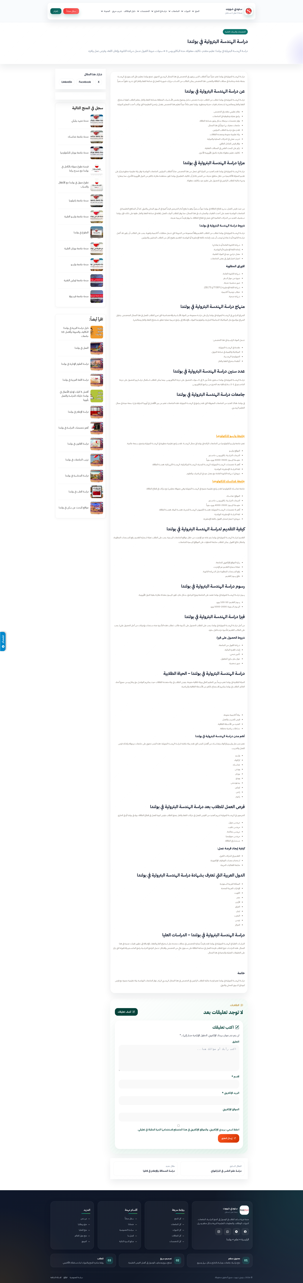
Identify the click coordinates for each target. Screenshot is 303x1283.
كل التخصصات (175, 1241)
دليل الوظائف (129, 11)
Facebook (85, 82)
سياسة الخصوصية (126, 1229)
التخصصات (145, 11)
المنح (197, 11)
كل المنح (177, 1218)
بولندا (229, 1239)
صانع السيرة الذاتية (126, 1241)
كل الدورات (177, 1229)
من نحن (84, 1218)
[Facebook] (245, 1231)
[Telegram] (236, 1231)
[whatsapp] (227, 1231)
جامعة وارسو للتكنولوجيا (230, 436)
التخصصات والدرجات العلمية (235, 31)
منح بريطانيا (82, 1224)
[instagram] (218, 1231)
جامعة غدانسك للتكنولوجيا (228, 481)
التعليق (235, 1042)
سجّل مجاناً (71, 11)
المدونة (107, 11)
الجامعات (175, 11)
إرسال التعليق (226, 1138)
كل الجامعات (176, 1224)
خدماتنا (131, 1224)
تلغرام (55, 11)
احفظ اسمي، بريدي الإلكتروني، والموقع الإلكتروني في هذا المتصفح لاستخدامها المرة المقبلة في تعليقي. (188, 1130)
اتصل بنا (131, 1235)
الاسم (235, 1076)
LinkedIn (67, 82)
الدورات (187, 11)
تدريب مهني (117, 11)
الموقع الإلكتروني (231, 1109)
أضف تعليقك (124, 1012)
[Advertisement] (179, 194)
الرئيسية (245, 1239)
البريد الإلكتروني (230, 1093)
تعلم (236, 1239)
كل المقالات (176, 1235)
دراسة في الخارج (160, 11)
